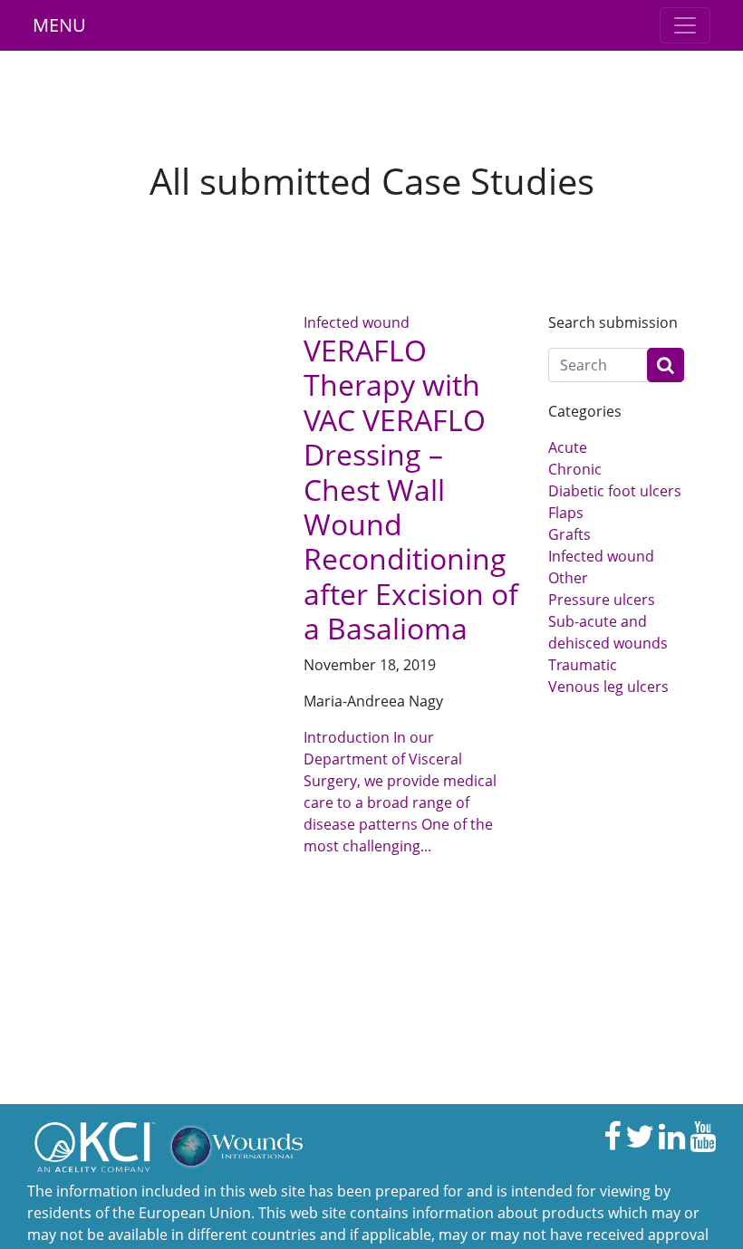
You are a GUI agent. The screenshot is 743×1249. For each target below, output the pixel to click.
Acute (567, 447)
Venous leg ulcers (608, 687)
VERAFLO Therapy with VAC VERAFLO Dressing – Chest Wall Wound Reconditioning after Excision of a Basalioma (411, 489)
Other (568, 578)
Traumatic (582, 665)
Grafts (569, 534)
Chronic (575, 469)
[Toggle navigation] (685, 25)
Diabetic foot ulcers (614, 491)
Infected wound (357, 322)
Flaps (566, 513)
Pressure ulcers (601, 600)
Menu (59, 25)
